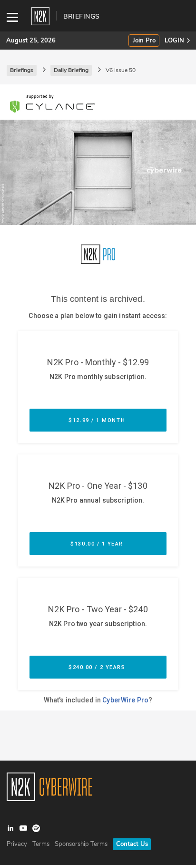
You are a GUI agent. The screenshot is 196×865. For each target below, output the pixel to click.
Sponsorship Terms (81, 844)
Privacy (17, 844)
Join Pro (144, 41)
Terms (40, 844)
